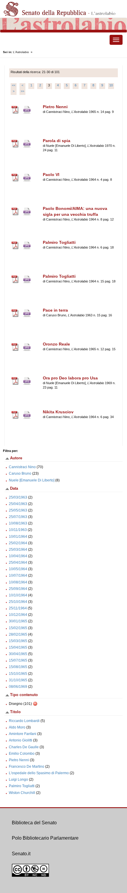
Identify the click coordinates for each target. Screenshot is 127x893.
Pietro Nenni (19, 760)
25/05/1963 (18, 510)
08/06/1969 (18, 687)
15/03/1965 (18, 641)
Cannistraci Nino (22, 467)
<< (13, 85)
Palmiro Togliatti (22, 786)
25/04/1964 (18, 562)
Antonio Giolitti (20, 740)
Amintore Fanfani (22, 734)
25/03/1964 (18, 549)
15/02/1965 (18, 628)
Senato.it (21, 853)
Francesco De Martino (26, 766)
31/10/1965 (18, 680)
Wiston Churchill (22, 793)
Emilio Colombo (22, 753)
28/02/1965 (18, 634)
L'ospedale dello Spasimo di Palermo (39, 773)
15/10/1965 (18, 674)
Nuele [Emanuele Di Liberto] (31, 480)
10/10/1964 (18, 595)
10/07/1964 (18, 575)
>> (22, 91)
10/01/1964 (18, 537)
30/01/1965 (18, 621)
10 (111, 85)
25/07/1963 (18, 517)
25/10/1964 (18, 602)
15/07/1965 (18, 660)
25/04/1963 (18, 504)
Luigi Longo (18, 779)
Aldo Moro (17, 727)
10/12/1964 (18, 615)
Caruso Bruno (20, 473)
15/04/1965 (18, 647)
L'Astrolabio (21, 52)
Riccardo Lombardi (24, 721)
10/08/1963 (18, 523)
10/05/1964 (18, 569)
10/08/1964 (18, 582)
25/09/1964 (18, 589)
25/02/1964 (18, 543)
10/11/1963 (18, 530)
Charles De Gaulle (24, 747)
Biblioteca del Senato (34, 822)
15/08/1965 (18, 667)
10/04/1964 (18, 556)
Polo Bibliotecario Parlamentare (45, 838)
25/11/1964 (18, 608)
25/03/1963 (18, 497)
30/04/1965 (18, 654)
